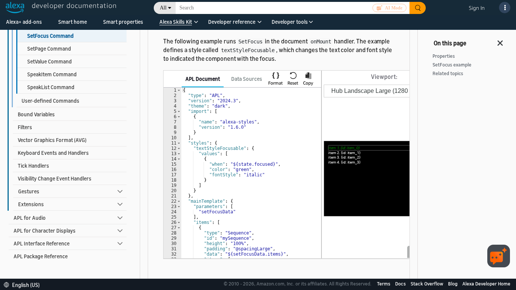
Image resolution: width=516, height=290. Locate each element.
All (163, 8)
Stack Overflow (427, 284)
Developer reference (231, 22)
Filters (25, 127)
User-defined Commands (50, 100)
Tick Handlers (33, 165)
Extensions (31, 204)
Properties (444, 56)
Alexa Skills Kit (175, 22)
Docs (401, 284)
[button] (175, 24)
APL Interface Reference (42, 243)
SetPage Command (49, 48)
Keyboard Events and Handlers (53, 153)
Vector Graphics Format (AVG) (52, 140)
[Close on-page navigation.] (500, 40)
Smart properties (123, 22)
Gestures (28, 191)
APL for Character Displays (45, 230)
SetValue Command (49, 61)
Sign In (477, 8)
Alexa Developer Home (486, 284)
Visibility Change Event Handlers (54, 178)
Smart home (72, 22)
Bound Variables (36, 114)
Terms (384, 284)
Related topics (448, 73)
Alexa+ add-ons (24, 22)
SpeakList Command (50, 87)
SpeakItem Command (52, 74)
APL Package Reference (41, 256)
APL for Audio (30, 217)
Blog (453, 284)
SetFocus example (452, 65)
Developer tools (290, 22)
